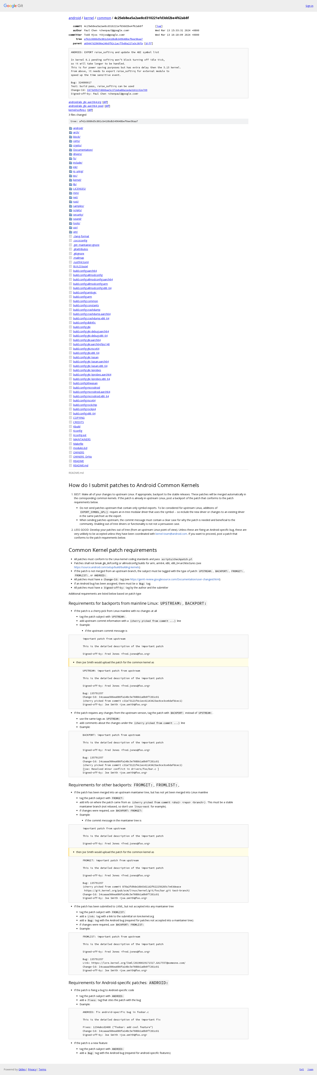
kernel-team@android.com (171, 533)
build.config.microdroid (86, 387)
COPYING (79, 417)
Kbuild (76, 426)
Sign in (309, 6)
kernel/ (77, 180)
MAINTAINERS (82, 439)
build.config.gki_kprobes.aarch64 (92, 374)
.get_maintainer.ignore (86, 245)
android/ (78, 128)
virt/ (75, 232)
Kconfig (77, 430)
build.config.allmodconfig (88, 275)
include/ (77, 162)
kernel (89, 18)
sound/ (77, 219)
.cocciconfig (80, 240)
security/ (78, 214)
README (78, 461)
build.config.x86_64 (84, 413)
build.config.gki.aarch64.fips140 (91, 344)
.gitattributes (80, 249)
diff (149, 43)
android (75, 18)
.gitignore (78, 253)
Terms (42, 1069)
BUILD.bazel (80, 266)
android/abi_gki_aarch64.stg (85, 102)
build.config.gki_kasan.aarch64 (91, 361)
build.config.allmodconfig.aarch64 (93, 279)
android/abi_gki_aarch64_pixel (86, 106)
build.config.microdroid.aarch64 (91, 392)
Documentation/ (83, 149)
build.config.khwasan (85, 383)
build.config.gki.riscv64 (86, 348)
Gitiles (22, 1069)
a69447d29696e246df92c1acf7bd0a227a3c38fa (113, 43)
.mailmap (78, 257)
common (104, 18)
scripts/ (77, 210)
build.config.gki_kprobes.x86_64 (91, 379)
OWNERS (78, 452)
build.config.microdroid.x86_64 (91, 396)
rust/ (76, 201)
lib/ (75, 184)
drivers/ (77, 154)
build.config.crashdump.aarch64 (91, 314)
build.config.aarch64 (85, 271)
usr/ (75, 227)
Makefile (78, 443)
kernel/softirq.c (77, 110)
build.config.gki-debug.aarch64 (91, 331)
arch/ (76, 132)
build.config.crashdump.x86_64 (91, 318)
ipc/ (75, 175)
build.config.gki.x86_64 (86, 353)
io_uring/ (78, 171)
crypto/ (77, 145)
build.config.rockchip (85, 405)
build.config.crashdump (86, 309)
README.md (80, 465)
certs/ (76, 141)
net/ (75, 197)
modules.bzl (80, 448)
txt (301, 1069)
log (159, 26)
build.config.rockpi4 (84, 409)
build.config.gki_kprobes (87, 370)
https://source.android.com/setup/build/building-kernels (106, 567)
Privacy (32, 1069)
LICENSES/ (79, 188)
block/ (76, 136)
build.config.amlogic (84, 292)
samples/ (78, 206)
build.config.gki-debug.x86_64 (90, 335)
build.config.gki (81, 327)
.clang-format (81, 236)
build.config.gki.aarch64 (87, 340)
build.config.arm (82, 296)
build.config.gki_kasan (86, 357)
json (310, 1069)
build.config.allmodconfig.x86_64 (92, 288)
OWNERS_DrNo (82, 456)
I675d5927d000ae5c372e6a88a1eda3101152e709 (117, 90)
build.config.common (85, 301)
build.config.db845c (84, 322)
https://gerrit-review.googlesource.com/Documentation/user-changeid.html (174, 579)
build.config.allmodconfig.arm (90, 284)
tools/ (76, 223)
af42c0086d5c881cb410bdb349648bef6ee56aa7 (113, 39)
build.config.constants (86, 305)
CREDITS (78, 422)
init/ (75, 167)
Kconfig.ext (79, 435)
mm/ (76, 193)
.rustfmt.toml (81, 262)
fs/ (74, 158)
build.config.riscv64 (84, 400)
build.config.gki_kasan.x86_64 (90, 366)
